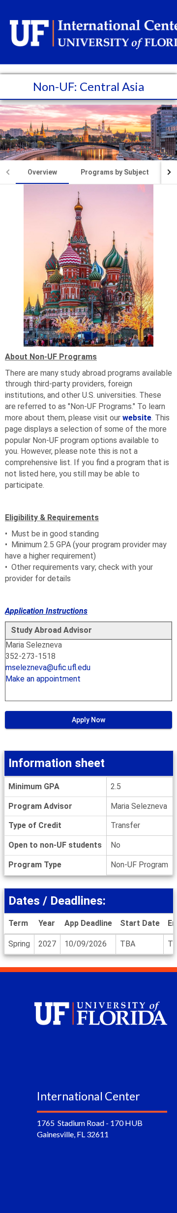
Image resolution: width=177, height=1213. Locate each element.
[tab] (42, 172)
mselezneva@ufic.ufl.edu (47, 667)
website (136, 417)
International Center (88, 1096)
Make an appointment (43, 678)
